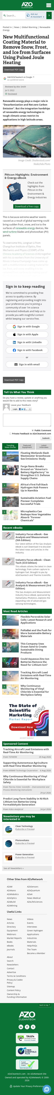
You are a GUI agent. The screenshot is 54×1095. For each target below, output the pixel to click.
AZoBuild (11, 901)
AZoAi (30, 894)
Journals (11, 949)
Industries (32, 938)
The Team (32, 949)
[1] (10, 456)
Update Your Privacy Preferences (28, 1086)
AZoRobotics (13, 894)
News (16, 27)
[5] (10, 515)
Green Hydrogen (35, 930)
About (10, 957)
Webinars (11, 934)
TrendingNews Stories (10, 446)
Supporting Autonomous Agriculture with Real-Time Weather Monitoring (25, 764)
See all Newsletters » (14, 868)
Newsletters (12, 964)
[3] (10, 488)
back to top (44, 1005)
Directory (11, 926)
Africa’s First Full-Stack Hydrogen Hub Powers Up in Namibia (34, 487)
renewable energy (25, 228)
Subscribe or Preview (25, 829)
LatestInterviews (43, 446)
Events (30, 923)
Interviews (32, 926)
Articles (10, 923)
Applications (33, 934)
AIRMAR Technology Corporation (23, 770)
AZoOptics (12, 898)
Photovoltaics (22, 840)
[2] (10, 469)
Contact (10, 968)
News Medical (34, 898)
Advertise (11, 972)
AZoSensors (32, 886)
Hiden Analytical (15, 809)
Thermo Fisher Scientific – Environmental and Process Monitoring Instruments (26, 788)
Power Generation (24, 854)
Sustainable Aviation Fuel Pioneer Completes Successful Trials (36, 501)
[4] (10, 501)
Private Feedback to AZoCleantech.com (31, 433)
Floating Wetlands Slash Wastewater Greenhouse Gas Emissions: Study (35, 455)
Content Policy (14, 990)
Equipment (12, 930)
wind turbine (10, 231)
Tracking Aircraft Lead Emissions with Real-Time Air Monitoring (36, 675)
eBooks (10, 945)
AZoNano (11, 890)
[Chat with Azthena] (46, 1089)
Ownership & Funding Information (17, 995)
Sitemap (11, 986)
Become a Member (36, 953)
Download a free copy (27, 206)
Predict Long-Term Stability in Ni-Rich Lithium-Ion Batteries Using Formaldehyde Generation (25, 801)
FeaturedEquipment (27, 446)
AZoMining (12, 905)
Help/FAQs (32, 945)
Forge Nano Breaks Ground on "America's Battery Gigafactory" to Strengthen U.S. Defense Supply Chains (35, 472)
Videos (30, 919)
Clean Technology (24, 826)
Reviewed (12, 93)
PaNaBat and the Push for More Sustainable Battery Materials (36, 633)
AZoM (9, 886)
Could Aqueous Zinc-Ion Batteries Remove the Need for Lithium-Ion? (35, 661)
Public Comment (43, 430)
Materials (31, 941)
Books (10, 941)
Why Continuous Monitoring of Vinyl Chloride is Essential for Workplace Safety (35, 690)
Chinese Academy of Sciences (19, 254)
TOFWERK (12, 757)
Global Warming (29, 27)
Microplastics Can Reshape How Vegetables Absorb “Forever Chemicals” (36, 516)
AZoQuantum (33, 890)
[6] (10, 689)
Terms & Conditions (16, 976)
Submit (46, 438)
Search (10, 960)
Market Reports (14, 938)
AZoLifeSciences (34, 901)
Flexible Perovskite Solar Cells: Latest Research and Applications (36, 619)
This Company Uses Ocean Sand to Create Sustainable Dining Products (34, 648)
